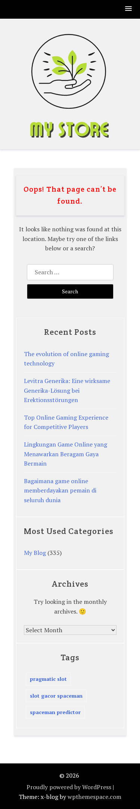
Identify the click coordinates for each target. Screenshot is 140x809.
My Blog (35, 553)
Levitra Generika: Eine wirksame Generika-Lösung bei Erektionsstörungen (67, 390)
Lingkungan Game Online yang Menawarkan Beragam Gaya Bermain (65, 453)
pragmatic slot (48, 678)
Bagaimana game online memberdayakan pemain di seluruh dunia (60, 490)
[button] (128, 9)
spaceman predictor (55, 712)
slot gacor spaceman (56, 695)
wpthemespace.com (94, 797)
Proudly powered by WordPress (69, 787)
